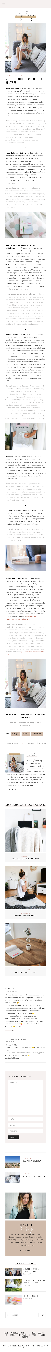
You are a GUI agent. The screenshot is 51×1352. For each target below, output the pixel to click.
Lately (12, 1335)
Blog (33, 1333)
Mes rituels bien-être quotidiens (25, 858)
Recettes (32, 1335)
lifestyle (15, 734)
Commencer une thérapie (25, 972)
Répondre (9, 1030)
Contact (25, 1337)
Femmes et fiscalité (30, 1296)
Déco (5, 1335)
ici (38, 608)
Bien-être (8, 76)
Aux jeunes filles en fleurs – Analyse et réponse (34, 1281)
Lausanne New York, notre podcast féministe (33, 1270)
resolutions (37, 734)
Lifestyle (22, 1335)
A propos (14, 1333)
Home (6, 1333)
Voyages (42, 1335)
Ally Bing (26, 15)
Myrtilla (9, 988)
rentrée (25, 734)
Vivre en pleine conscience (25, 915)
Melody (32, 756)
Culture (41, 1333)
